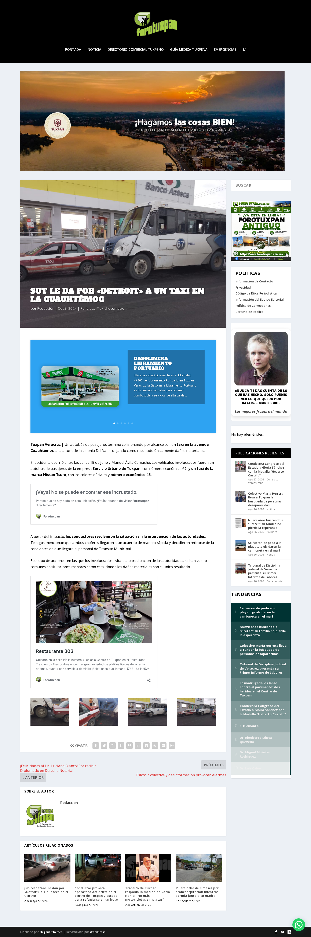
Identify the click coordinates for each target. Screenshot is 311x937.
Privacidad (243, 287)
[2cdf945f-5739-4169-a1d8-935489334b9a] (49, 724)
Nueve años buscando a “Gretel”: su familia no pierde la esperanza (265, 524)
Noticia (94, 50)
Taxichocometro (110, 308)
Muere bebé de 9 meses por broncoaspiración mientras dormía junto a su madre (197, 892)
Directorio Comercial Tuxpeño (136, 50)
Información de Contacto (254, 281)
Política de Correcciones (253, 306)
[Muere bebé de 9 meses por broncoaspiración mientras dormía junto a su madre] (199, 868)
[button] (298, 924)
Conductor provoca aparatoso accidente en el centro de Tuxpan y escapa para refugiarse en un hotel (97, 894)
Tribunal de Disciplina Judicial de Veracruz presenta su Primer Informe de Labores (264, 571)
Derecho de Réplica (249, 312)
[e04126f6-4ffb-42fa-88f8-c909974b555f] (147, 724)
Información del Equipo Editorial (259, 299)
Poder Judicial (275, 581)
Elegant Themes (51, 932)
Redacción (45, 308)
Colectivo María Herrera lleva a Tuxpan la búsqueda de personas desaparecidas (265, 499)
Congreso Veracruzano (263, 481)
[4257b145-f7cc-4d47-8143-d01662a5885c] (98, 724)
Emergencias (225, 50)
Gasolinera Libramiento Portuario (153, 363)
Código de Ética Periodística (256, 293)
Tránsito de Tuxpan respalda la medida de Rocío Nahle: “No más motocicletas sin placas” (147, 894)
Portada (73, 50)
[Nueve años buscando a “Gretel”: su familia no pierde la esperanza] (240, 523)
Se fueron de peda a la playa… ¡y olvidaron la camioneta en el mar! (265, 546)
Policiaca (87, 308)
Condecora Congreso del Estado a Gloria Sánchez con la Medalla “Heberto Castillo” (266, 469)
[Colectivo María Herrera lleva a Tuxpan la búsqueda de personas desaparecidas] (240, 496)
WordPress (97, 932)
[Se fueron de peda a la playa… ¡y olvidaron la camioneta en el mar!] (240, 545)
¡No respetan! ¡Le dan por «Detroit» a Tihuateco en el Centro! (46, 892)
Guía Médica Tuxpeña (189, 50)
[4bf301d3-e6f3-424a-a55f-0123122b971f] (196, 724)
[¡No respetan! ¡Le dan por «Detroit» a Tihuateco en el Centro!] (47, 868)
